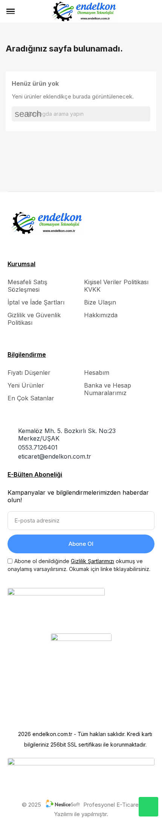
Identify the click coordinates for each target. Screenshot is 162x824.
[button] (23, 11)
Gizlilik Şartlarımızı (92, 561)
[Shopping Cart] (152, 11)
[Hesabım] (141, 11)
